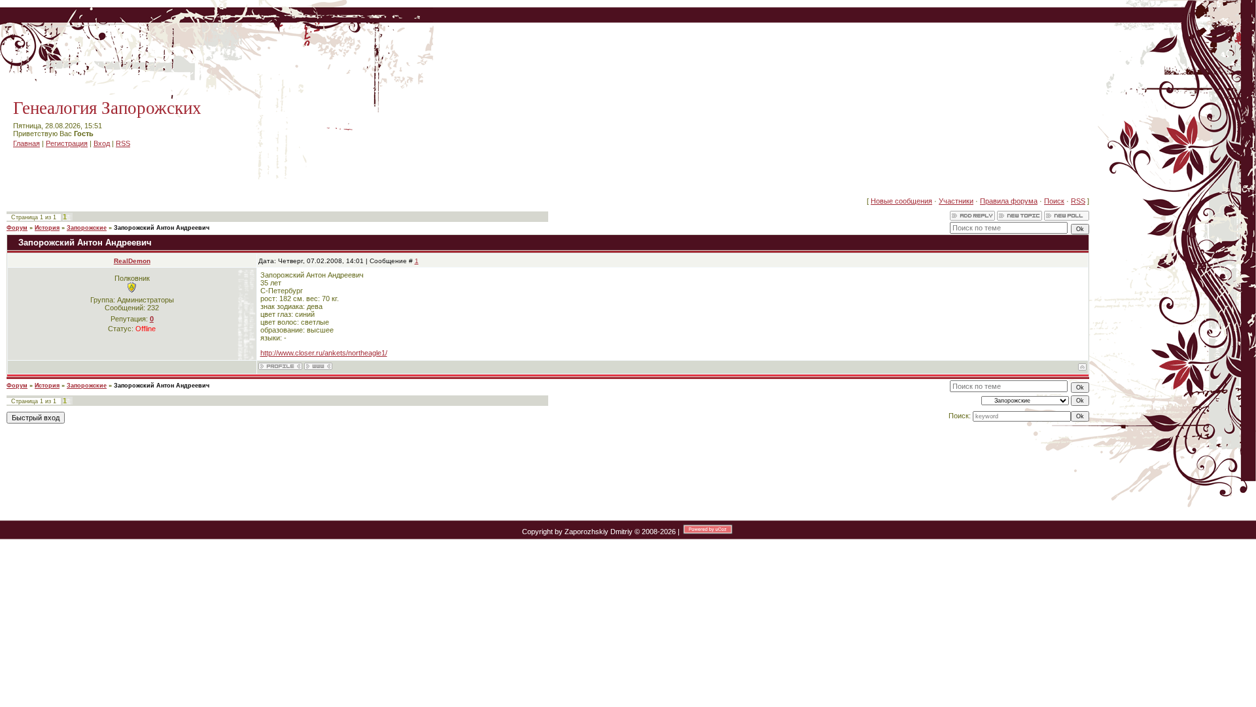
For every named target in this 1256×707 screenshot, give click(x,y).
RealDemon (132, 260)
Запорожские (87, 228)
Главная (26, 143)
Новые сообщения (901, 201)
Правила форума (1009, 201)
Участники (956, 201)
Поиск (1054, 201)
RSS (123, 143)
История (47, 228)
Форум (17, 228)
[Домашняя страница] (318, 366)
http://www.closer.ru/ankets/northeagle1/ (323, 353)
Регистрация (67, 143)
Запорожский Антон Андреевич (161, 228)
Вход (102, 143)
